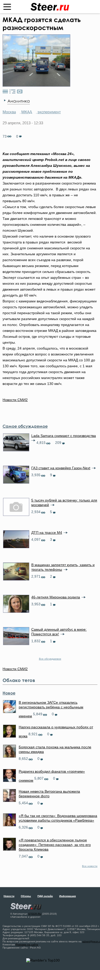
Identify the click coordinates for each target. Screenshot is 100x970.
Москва (9, 111)
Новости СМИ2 (15, 400)
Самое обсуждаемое (25, 426)
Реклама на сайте (27, 944)
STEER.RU (34, 913)
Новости (9, 896)
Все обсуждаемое (50, 658)
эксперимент (49, 111)
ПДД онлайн (45, 896)
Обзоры (26, 896)
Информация (67, 896)
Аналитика (18, 101)
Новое (9, 693)
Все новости (89, 866)
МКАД (26, 111)
